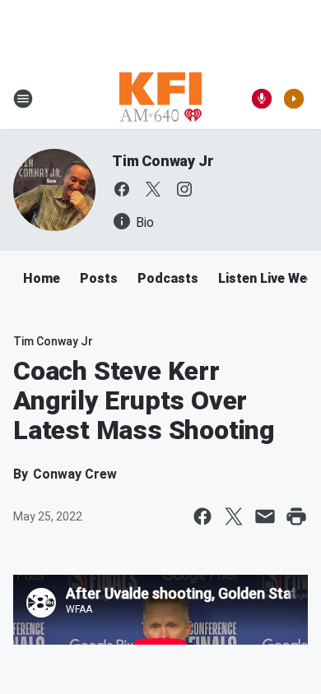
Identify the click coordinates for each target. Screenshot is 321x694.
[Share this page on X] (233, 516)
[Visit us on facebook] (122, 189)
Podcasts (167, 278)
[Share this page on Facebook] (202, 516)
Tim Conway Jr (162, 160)
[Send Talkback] (262, 99)
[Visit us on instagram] (184, 189)
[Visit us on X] (153, 189)
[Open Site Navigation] (23, 99)
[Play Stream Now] (294, 99)
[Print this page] (296, 516)
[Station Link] (160, 98)
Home (41, 278)
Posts (99, 278)
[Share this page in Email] (265, 516)
